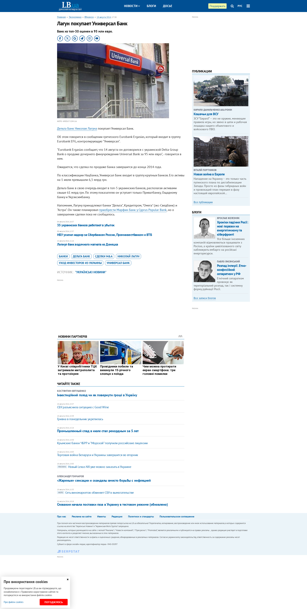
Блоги (151, 6)
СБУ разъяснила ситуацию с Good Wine (83, 407)
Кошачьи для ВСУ (206, 114)
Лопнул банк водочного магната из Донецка (87, 244)
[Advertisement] (120, 304)
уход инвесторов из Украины (80, 263)
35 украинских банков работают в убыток (85, 225)
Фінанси (89, 17)
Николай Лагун (128, 256)
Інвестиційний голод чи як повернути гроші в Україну (97, 395)
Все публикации (203, 202)
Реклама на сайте (81, 516)
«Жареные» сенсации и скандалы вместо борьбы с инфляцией (104, 480)
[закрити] (67, 579)
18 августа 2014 (104, 17)
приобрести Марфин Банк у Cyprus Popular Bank (133, 210)
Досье (167, 6)
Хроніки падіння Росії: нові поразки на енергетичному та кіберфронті (232, 228)
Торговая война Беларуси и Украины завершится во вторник (97, 455)
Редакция (117, 516)
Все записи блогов (205, 298)
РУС (240, 6)
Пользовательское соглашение (177, 516)
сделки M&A (104, 256)
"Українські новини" (90, 272)
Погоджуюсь (53, 602)
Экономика (75, 17)
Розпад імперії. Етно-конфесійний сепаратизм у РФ (232, 269)
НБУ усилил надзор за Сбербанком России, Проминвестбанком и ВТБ (104, 235)
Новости (131, 6)
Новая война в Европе (209, 174)
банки (63, 256)
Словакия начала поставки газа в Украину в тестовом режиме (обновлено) (112, 504)
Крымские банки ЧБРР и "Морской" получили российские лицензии (102, 443)
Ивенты (101, 516)
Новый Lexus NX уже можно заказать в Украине (94, 467)
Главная (61, 17)
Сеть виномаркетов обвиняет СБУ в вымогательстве (96, 492)
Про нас (61, 516)
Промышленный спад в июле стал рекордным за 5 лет (98, 431)
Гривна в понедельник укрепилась (80, 419)
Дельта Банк (81, 256)
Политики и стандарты (141, 516)
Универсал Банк (118, 263)
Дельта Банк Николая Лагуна (77, 128)
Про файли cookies (13, 602)
